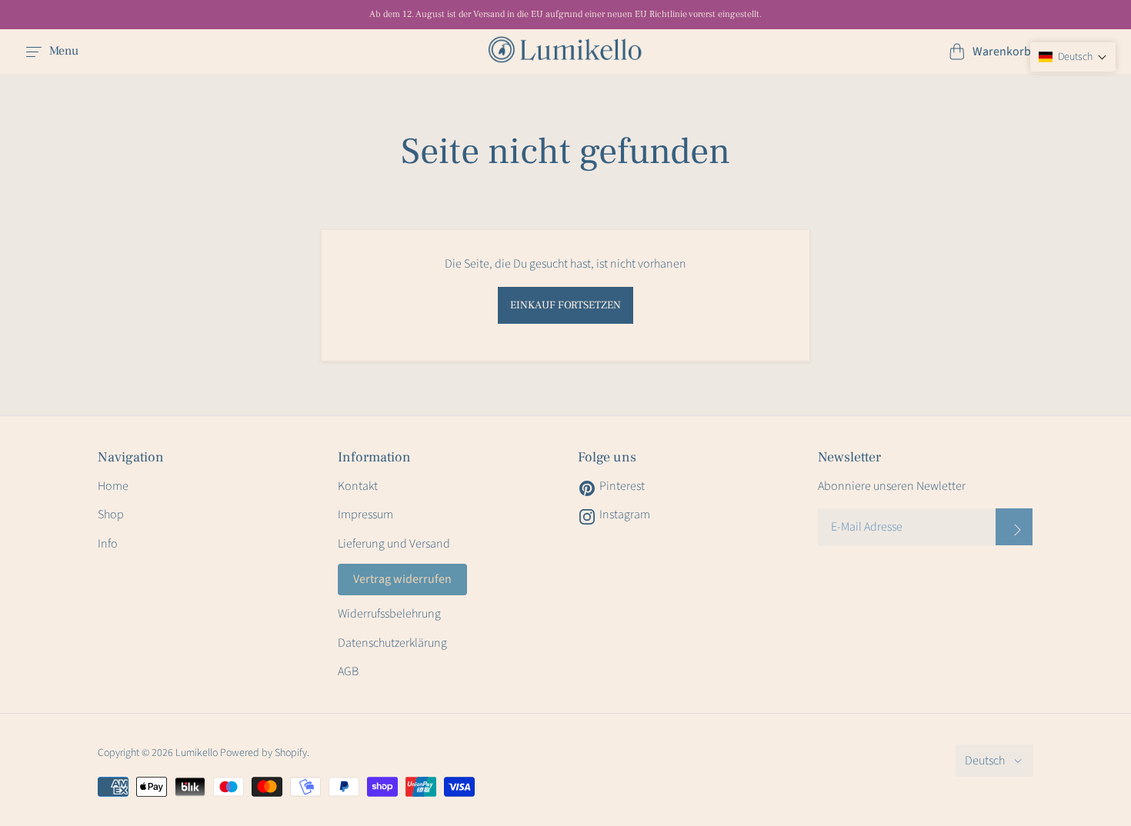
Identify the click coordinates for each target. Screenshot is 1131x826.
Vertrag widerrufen (402, 579)
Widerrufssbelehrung (389, 613)
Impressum (365, 514)
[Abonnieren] (1014, 526)
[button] (1073, 57)
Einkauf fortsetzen (565, 305)
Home (113, 486)
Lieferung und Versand (394, 543)
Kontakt (358, 486)
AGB (348, 671)
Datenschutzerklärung (392, 642)
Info (108, 543)
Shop (111, 514)
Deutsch (985, 760)
